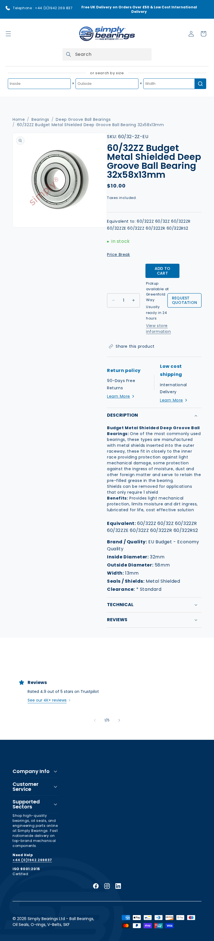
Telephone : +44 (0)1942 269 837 (43, 8)
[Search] (68, 54)
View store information (158, 328)
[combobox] (107, 54)
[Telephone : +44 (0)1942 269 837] (8, 8)
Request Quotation (184, 300)
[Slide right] (119, 720)
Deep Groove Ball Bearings (83, 119)
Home (19, 119)
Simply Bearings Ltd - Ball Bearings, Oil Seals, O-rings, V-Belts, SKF (53, 921)
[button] (8, 34)
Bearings (40, 119)
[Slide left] (95, 720)
